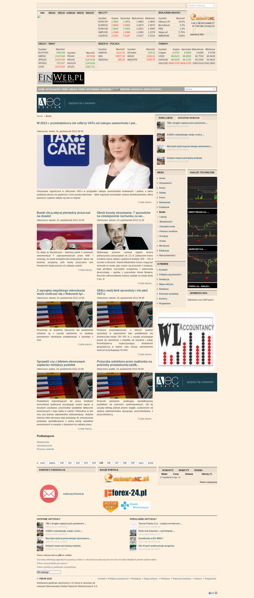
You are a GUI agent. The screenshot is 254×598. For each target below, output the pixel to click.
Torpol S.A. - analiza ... (199, 286)
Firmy (162, 188)
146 (109, 463)
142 (78, 463)
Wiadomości (43, 442)
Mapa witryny (166, 284)
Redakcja (164, 279)
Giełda (162, 192)
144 (94, 463)
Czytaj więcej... (145, 202)
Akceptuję (42, 572)
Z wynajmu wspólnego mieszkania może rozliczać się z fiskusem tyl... (61, 292)
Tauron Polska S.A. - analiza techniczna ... (160, 523)
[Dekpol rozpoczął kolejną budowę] (161, 161)
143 (86, 463)
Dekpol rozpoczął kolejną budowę (184, 158)
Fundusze (164, 207)
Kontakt (163, 269)
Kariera (163, 298)
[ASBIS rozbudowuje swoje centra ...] (161, 137)
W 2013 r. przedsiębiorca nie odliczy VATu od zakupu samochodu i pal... (87, 123)
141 (70, 463)
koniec (151, 463)
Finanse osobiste (45, 449)
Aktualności (165, 183)
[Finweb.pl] (48, 76)
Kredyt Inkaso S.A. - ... (198, 212)
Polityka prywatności (170, 274)
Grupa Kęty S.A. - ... (197, 249)
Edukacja (164, 250)
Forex (162, 197)
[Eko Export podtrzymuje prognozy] (133, 548)
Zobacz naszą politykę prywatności (52, 563)
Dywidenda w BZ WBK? (151, 538)
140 (62, 463)
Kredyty (164, 236)
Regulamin (165, 303)
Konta (163, 241)
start (42, 463)
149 (133, 463)
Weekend (164, 246)
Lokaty (163, 217)
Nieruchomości (167, 255)
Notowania (164, 202)
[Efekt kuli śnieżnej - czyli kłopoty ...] (133, 533)
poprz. (52, 463)
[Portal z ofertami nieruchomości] (118, 502)
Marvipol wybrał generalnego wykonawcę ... (190, 146)
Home (40, 116)
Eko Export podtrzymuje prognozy (156, 546)
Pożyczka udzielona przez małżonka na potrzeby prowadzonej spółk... (124, 363)
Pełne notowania (208, 482)
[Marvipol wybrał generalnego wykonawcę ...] (161, 149)
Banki (162, 212)
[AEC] (130, 112)
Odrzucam (54, 572)
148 (125, 463)
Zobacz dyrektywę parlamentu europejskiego (56, 567)
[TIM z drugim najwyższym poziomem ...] (161, 126)
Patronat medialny (169, 294)
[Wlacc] (186, 372)
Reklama (164, 289)
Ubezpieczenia (44, 445)
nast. (141, 463)
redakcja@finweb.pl (73, 494)
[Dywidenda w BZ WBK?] (133, 541)
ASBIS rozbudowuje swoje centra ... (185, 134)
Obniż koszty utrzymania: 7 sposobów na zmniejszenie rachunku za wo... (123, 214)
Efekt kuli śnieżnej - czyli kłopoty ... (157, 531)
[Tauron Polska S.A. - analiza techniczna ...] (133, 526)
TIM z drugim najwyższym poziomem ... (187, 123)
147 (117, 463)
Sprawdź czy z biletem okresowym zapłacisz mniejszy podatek (61, 363)
